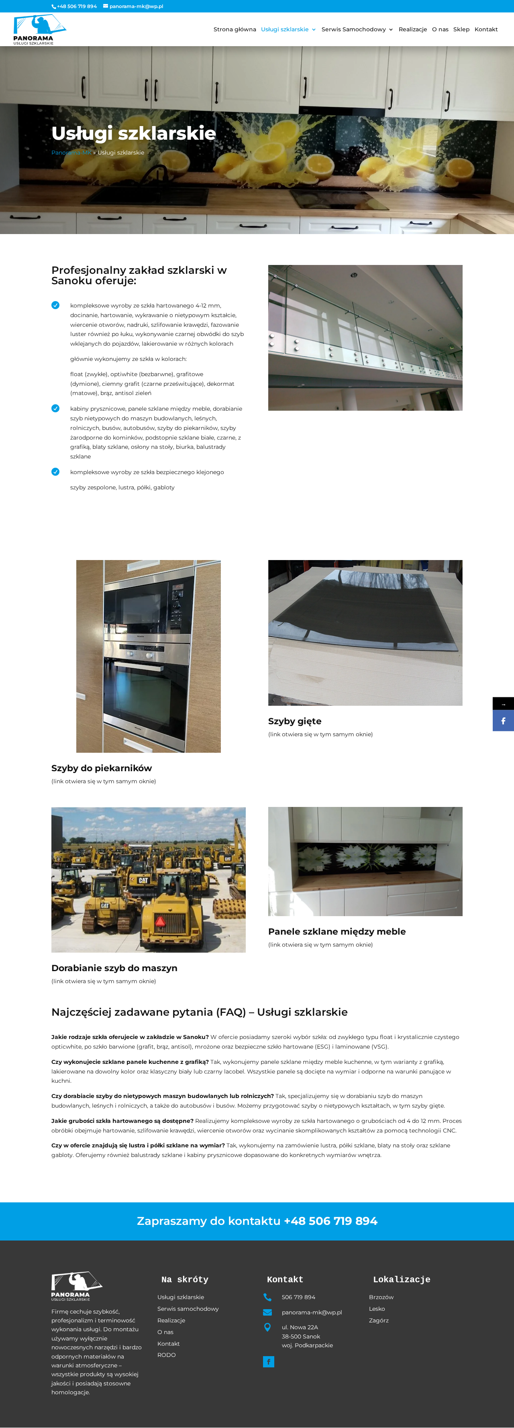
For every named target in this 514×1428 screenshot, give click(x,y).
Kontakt (486, 29)
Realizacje (413, 29)
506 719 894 (298, 1297)
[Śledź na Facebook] (268, 1361)
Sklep (461, 29)
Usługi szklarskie (285, 29)
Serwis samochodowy (188, 1308)
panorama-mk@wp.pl (312, 1312)
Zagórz (379, 1320)
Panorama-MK (71, 152)
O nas (440, 29)
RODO (166, 1355)
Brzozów (381, 1297)
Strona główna (235, 29)
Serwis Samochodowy (354, 29)
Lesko (377, 1308)
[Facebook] (503, 720)
